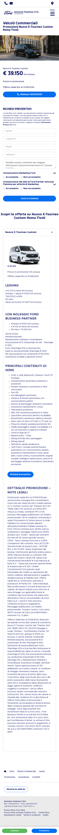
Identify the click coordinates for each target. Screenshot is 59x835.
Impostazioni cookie (12, 815)
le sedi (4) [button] (16, 789)
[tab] (29, 232)
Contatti (36, 777)
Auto (11, 771)
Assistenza (23, 777)
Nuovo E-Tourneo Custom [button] (21, 232)
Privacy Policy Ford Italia (14, 810)
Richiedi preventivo (20, 474)
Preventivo (44, 831)
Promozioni (9, 777)
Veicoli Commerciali (26, 771)
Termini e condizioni (32, 815)
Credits (45, 815)
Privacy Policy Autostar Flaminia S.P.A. (20, 812)
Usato (42, 771)
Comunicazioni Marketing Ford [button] (19, 173)
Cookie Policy (44, 812)
